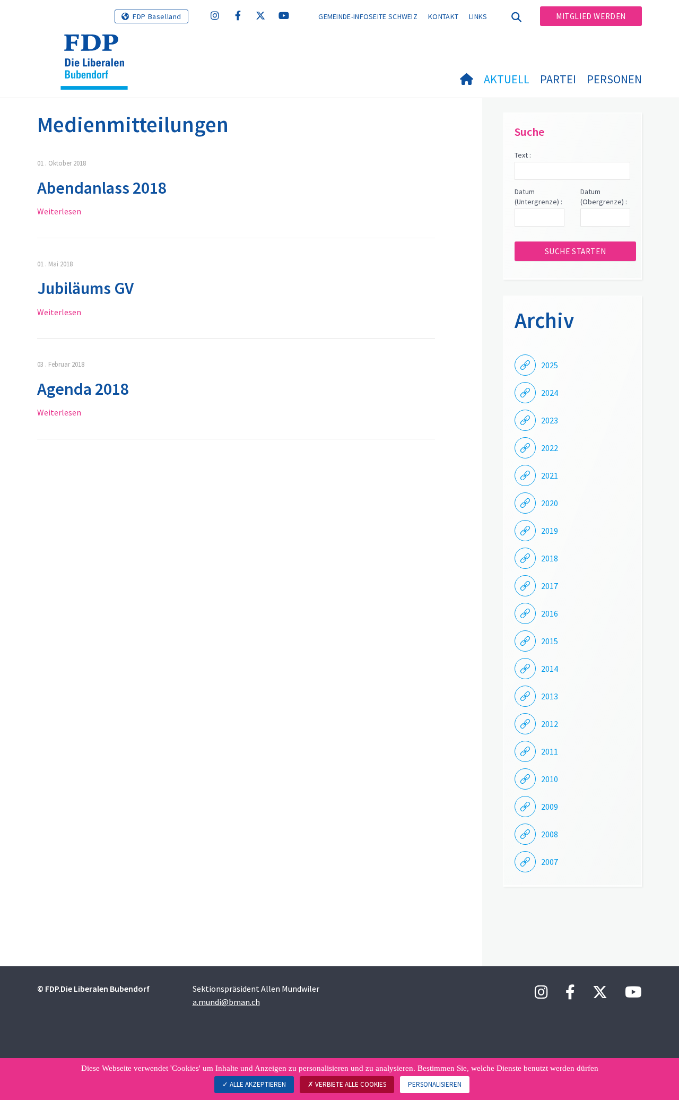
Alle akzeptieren (257, 1084)
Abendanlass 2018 (102, 187)
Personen (614, 79)
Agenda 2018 (83, 389)
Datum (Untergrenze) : (538, 197)
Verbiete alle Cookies (350, 1084)
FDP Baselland (157, 16)
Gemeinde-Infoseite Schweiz (367, 16)
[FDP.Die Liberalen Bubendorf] (98, 47)
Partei (558, 79)
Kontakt (443, 16)
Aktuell (506, 79)
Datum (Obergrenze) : (603, 197)
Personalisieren (435, 1084)
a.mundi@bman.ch (226, 1002)
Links (478, 16)
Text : (523, 155)
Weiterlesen (59, 211)
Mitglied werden (591, 16)
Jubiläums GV (85, 288)
